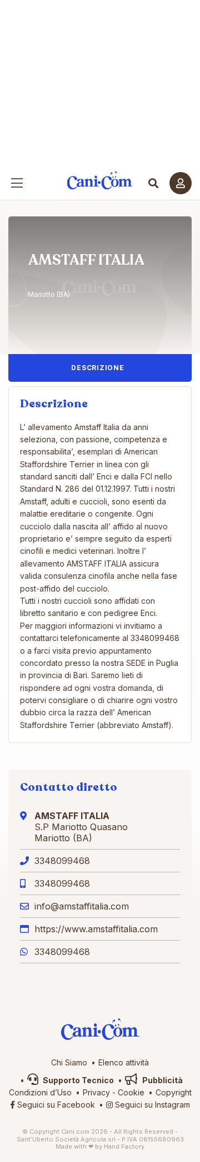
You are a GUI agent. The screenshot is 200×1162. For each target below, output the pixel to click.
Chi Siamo (69, 1062)
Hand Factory (124, 1146)
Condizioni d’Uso (40, 1092)
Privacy (96, 1092)
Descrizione (97, 367)
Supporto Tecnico (77, 1080)
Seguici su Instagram (151, 1104)
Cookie (131, 1092)
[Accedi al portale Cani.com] (180, 183)
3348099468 (62, 860)
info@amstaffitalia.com (81, 906)
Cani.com (100, 180)
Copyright (174, 1092)
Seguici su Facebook (55, 1104)
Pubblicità (162, 1080)
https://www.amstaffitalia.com (96, 928)
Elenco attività (123, 1062)
